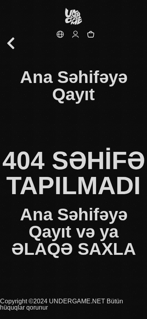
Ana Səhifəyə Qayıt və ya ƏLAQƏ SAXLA (73, 231)
